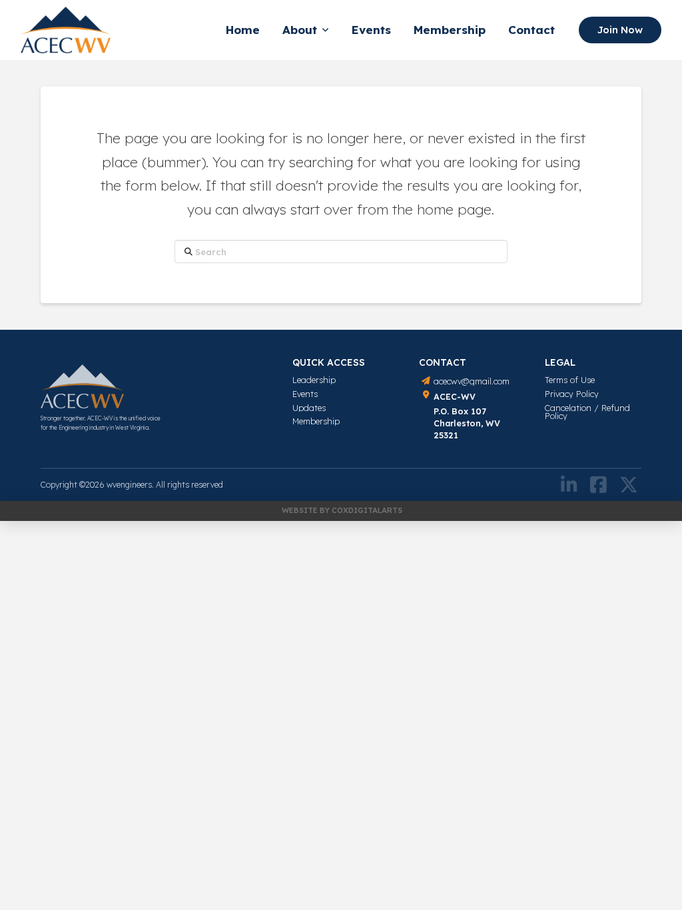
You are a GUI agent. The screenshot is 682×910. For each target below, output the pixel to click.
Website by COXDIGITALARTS (342, 510)
